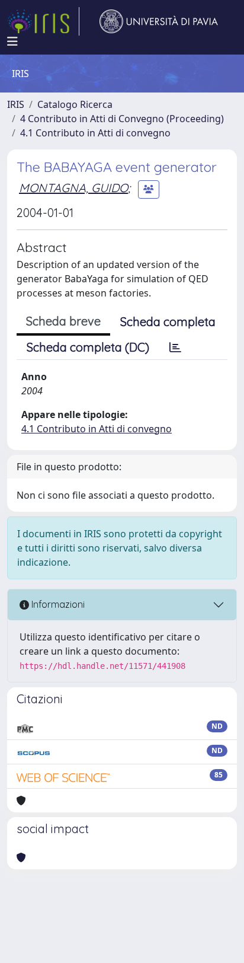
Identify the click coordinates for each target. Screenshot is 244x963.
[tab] (175, 347)
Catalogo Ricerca (75, 104)
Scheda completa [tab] (168, 321)
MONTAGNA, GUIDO (73, 187)
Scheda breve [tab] (63, 321)
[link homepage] (43, 21)
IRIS (15, 104)
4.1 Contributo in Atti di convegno (95, 132)
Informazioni (57, 604)
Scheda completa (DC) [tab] (88, 347)
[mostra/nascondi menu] (12, 41)
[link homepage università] (158, 21)
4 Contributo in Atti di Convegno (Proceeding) (122, 118)
